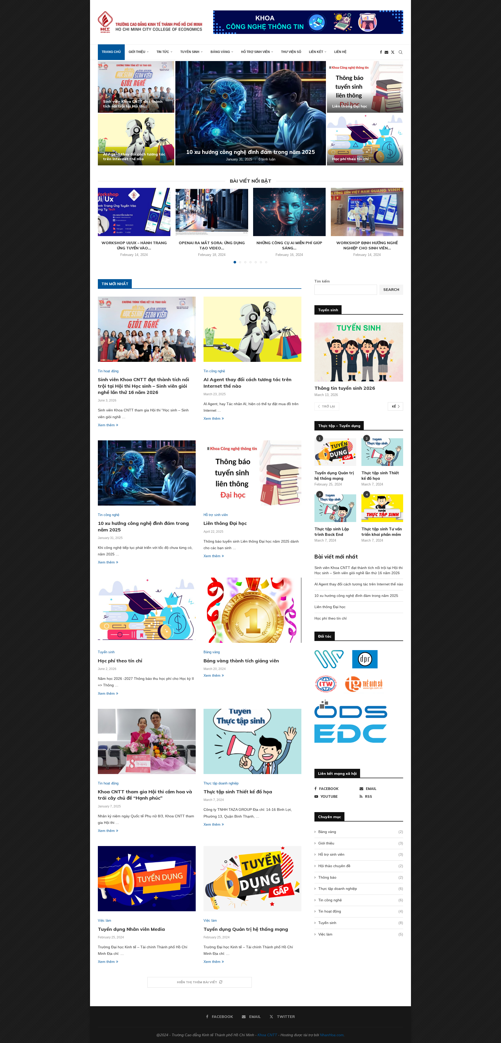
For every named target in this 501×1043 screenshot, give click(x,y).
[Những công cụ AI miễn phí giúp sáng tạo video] (289, 212)
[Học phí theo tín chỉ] (365, 139)
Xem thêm (106, 425)
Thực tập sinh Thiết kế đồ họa (238, 792)
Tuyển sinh (189, 52)
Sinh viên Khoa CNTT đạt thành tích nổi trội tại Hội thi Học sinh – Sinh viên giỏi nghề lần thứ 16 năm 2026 (143, 385)
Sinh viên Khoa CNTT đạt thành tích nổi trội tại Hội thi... (133, 104)
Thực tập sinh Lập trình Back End (331, 531)
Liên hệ (340, 52)
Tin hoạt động (360, 911)
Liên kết (316, 52)
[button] (107, 113)
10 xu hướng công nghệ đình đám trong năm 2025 (250, 152)
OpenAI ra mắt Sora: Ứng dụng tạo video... (212, 245)
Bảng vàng (220, 52)
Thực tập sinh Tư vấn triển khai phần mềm (381, 531)
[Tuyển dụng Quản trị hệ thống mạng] (252, 878)
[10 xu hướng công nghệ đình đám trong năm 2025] (250, 113)
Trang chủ (111, 52)
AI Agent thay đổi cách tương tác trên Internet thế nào (134, 156)
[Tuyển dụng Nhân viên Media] (147, 878)
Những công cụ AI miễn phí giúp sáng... (289, 245)
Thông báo (360, 877)
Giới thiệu (137, 52)
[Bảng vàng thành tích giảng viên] (252, 610)
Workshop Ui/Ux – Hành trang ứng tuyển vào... (134, 245)
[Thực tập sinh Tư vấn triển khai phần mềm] (382, 508)
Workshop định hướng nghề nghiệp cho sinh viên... (367, 245)
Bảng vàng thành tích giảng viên (241, 661)
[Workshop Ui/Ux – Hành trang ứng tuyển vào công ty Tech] (134, 212)
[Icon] (335, 508)
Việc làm (360, 934)
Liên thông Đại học (349, 106)
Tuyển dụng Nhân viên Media (131, 929)
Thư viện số (291, 52)
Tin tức (163, 52)
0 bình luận (267, 159)
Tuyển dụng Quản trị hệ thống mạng (246, 929)
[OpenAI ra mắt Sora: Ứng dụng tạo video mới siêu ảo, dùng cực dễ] (212, 212)
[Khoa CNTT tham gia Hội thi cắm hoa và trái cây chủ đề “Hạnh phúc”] (147, 741)
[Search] (400, 52)
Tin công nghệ (360, 900)
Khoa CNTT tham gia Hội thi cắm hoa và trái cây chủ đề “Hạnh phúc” (145, 795)
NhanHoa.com (332, 1035)
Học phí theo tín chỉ (350, 159)
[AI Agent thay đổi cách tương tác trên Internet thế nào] (136, 139)
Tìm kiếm (322, 281)
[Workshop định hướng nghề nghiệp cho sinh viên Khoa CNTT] (367, 212)
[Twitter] (393, 52)
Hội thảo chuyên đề (360, 866)
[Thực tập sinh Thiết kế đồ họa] (252, 741)
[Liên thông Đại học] (365, 87)
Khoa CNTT (267, 1035)
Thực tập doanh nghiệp (360, 888)
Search (391, 289)
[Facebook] (381, 52)
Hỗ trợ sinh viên (255, 52)
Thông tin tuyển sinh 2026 (344, 388)
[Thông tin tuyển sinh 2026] (358, 352)
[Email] (386, 52)
